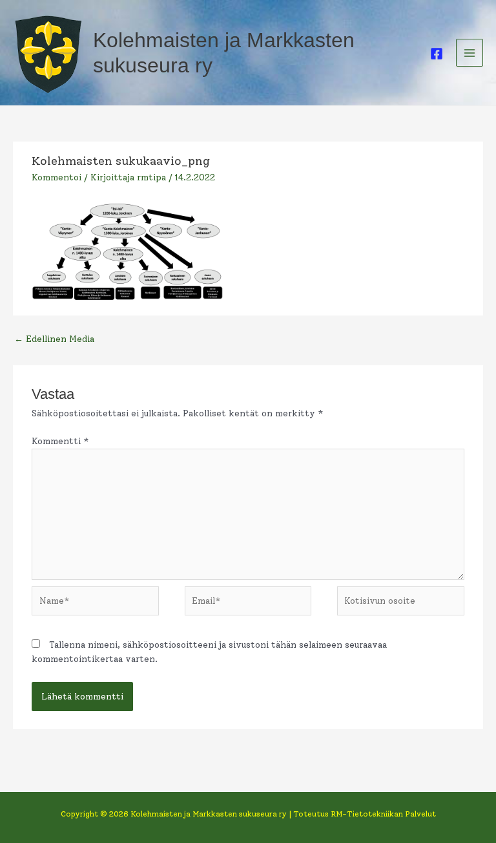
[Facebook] (436, 53)
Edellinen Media (54, 339)
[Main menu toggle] (470, 53)
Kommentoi (56, 177)
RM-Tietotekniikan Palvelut (383, 813)
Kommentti (60, 441)
